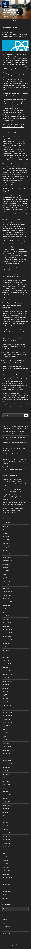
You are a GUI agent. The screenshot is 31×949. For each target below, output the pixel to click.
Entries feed (6, 926)
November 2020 (7, 757)
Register (4, 919)
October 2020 (6, 760)
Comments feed (7, 930)
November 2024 (7, 595)
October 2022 (6, 678)
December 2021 (7, 712)
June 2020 (5, 774)
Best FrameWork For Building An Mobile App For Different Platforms (14, 497)
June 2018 (5, 857)
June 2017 (5, 898)
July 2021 (5, 729)
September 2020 (7, 764)
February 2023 (6, 664)
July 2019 (5, 812)
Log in (4, 923)
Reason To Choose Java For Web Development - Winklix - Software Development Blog (12, 482)
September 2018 (7, 846)
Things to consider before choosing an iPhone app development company (13, 510)
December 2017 (7, 877)
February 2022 (6, 705)
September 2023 (7, 640)
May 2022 (5, 695)
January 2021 (6, 750)
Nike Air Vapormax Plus (9, 502)
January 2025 (6, 588)
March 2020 (6, 784)
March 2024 (6, 619)
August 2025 (6, 564)
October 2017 (6, 884)
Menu (16, 21)
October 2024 (6, 598)
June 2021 (5, 733)
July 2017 (5, 895)
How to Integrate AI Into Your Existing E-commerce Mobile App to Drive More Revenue (14, 461)
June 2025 (5, 571)
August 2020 (6, 767)
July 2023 (5, 647)
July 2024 (5, 609)
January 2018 (6, 874)
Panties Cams (6, 489)
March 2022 (6, 702)
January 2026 (6, 547)
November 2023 (7, 633)
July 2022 (5, 688)
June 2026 (5, 529)
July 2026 (5, 526)
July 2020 (5, 771)
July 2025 (5, 567)
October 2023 (6, 636)
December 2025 (7, 550)
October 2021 (6, 719)
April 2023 (5, 657)
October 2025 (6, 557)
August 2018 (6, 850)
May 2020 (5, 777)
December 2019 (7, 795)
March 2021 (5, 743)
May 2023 (5, 653)
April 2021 (5, 740)
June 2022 (5, 691)
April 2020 (5, 781)
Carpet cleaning (7, 508)
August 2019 (6, 808)
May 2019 (5, 819)
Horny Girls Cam (7, 495)
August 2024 (6, 605)
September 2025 (7, 560)
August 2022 (6, 684)
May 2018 (5, 860)
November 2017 (7, 881)
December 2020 (7, 753)
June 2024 (5, 612)
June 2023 (5, 650)
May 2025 (5, 574)
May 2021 (5, 736)
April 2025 (5, 578)
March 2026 (6, 540)
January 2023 (6, 667)
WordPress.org (6, 933)
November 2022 (7, 674)
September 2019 (7, 805)
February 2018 (6, 870)
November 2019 (7, 798)
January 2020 (6, 791)
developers (5, 114)
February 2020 (6, 788)
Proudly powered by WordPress (10, 945)
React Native (20, 99)
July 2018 (5, 853)
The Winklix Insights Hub (10, 11)
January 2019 (6, 833)
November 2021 (7, 715)
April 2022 (5, 698)
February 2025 (6, 585)
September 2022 (7, 681)
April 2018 (5, 864)
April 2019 (5, 822)
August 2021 (6, 726)
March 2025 (6, 581)
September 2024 (7, 602)
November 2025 (7, 554)
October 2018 (6, 843)
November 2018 (7, 839)
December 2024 (7, 591)
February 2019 (6, 829)
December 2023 (7, 629)
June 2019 (5, 815)
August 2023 (6, 643)
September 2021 (7, 722)
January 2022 (6, 709)
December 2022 (7, 671)
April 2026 (5, 536)
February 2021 (6, 746)
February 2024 (6, 622)
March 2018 (5, 867)
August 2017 (6, 891)
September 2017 (7, 888)
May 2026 (5, 533)
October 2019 (6, 802)
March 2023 (6, 660)
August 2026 (6, 523)
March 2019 (5, 826)
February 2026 (6, 543)
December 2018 (7, 836)
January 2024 (6, 626)
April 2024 (5, 616)
